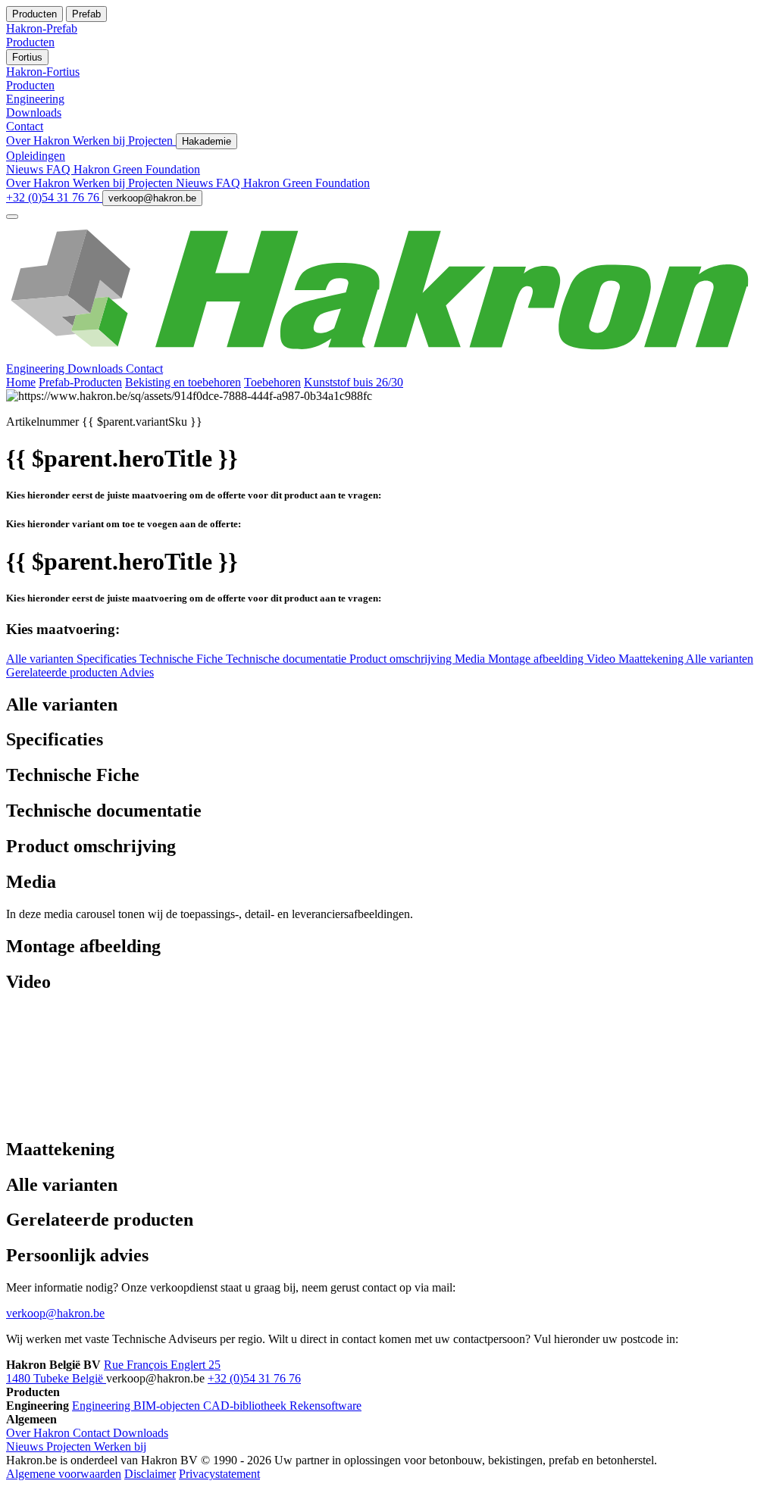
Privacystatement (219, 1473)
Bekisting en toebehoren (183, 382)
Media (471, 658)
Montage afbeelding (537, 658)
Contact (144, 368)
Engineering (36, 368)
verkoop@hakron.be (152, 198)
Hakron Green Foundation (137, 169)
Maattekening (652, 658)
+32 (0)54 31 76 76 (54, 197)
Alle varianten (41, 658)
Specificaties (108, 658)
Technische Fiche (182, 658)
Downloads (96, 368)
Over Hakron (39, 140)
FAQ (60, 169)
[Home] (388, 354)
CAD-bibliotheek (246, 1405)
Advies (137, 672)
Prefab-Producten (80, 382)
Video (602, 658)
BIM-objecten (168, 1405)
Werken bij (100, 140)
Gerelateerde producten (63, 672)
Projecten (152, 140)
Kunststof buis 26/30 (353, 382)
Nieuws (26, 169)
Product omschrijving (402, 658)
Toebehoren (272, 382)
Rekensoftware (325, 1405)
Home (21, 382)
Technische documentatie (287, 658)
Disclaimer (150, 1473)
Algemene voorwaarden (63, 1473)
